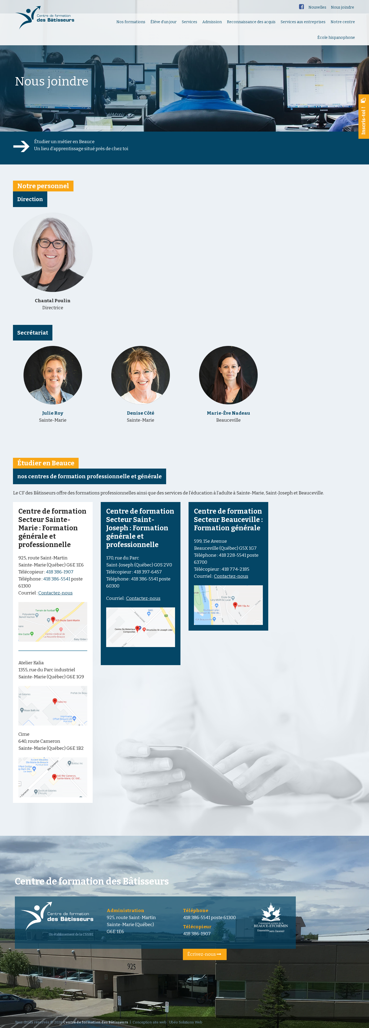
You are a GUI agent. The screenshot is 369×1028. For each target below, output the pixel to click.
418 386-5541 (57, 579)
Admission (212, 22)
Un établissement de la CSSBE (71, 934)
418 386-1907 (59, 572)
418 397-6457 (148, 572)
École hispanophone (336, 37)
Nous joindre (342, 7)
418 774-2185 (235, 569)
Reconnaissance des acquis (251, 22)
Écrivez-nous (202, 954)
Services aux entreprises (303, 22)
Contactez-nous (55, 593)
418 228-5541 (232, 555)
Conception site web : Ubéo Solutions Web (167, 1022)
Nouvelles (317, 7)
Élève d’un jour (163, 22)
